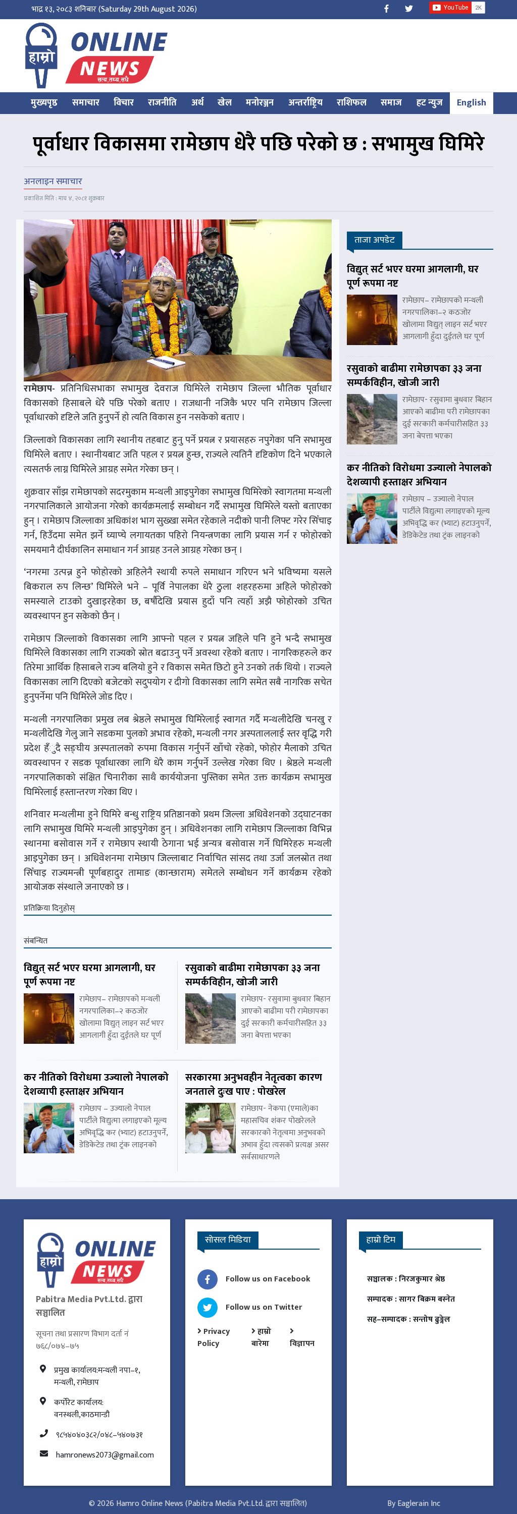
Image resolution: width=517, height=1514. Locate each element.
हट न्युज (430, 102)
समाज (391, 102)
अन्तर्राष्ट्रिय (305, 102)
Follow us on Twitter (264, 1307)
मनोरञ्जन (260, 102)
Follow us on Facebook (268, 1279)
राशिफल (352, 102)
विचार (124, 102)
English (471, 102)
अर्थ (197, 102)
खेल (225, 102)
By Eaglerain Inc (413, 1503)
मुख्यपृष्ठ (44, 102)
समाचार (85, 102)
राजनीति (162, 102)
